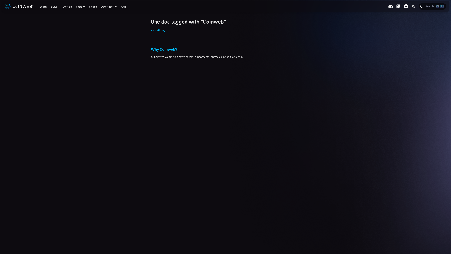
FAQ (123, 6)
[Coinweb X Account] (398, 6)
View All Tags (158, 30)
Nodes (93, 6)
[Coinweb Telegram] (406, 6)
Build (54, 6)
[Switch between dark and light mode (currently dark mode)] (414, 6)
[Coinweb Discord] (390, 6)
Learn (43, 6)
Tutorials (66, 6)
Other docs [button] (107, 6)
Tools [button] (79, 6)
